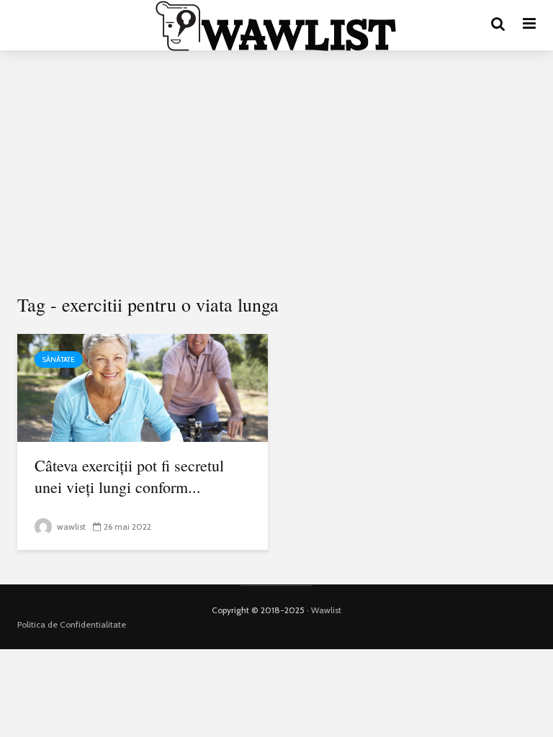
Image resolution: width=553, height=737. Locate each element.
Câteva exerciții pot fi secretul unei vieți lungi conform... (129, 476)
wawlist (70, 526)
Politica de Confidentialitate (71, 624)
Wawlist (326, 610)
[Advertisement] (276, 172)
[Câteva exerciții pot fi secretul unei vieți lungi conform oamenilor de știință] (142, 387)
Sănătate (58, 359)
